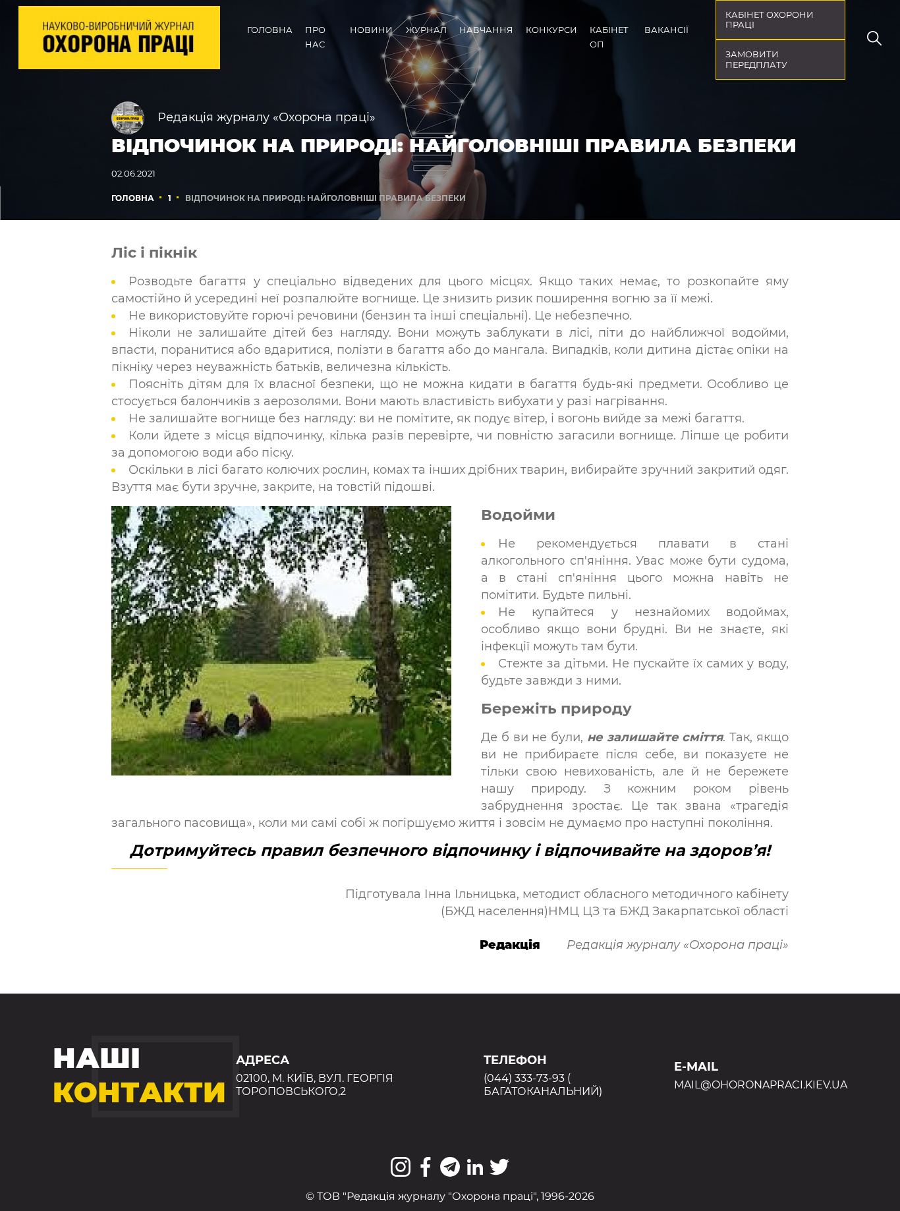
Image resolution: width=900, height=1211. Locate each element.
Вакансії (666, 30)
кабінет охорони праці (769, 20)
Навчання (486, 30)
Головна (270, 30)
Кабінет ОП (609, 37)
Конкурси (551, 30)
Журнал (426, 30)
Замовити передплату (756, 59)
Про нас (315, 37)
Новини (371, 30)
